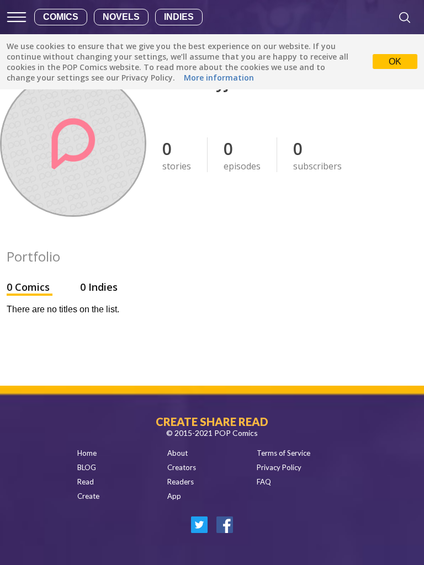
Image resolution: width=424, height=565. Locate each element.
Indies (179, 17)
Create (88, 496)
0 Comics (29, 287)
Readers (180, 481)
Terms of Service (283, 453)
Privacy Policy (279, 467)
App (174, 496)
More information (219, 77)
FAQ (264, 481)
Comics (60, 17)
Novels (121, 17)
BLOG (86, 467)
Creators (181, 467)
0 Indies (99, 287)
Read (85, 481)
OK (395, 61)
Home (87, 453)
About (177, 453)
